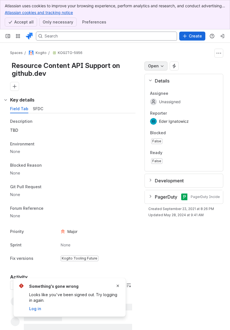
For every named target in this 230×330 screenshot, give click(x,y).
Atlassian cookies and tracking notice (39, 12)
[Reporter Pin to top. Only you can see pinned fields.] (171, 113)
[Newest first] (128, 285)
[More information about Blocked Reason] (47, 166)
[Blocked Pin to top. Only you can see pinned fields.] (178, 133)
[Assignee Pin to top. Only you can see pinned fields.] (173, 93)
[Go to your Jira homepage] (29, 36)
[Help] (212, 36)
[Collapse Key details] (5, 99)
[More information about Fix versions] (39, 258)
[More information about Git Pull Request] (47, 187)
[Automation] (174, 66)
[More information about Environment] (40, 144)
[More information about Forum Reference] (49, 208)
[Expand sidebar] (7, 36)
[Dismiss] (117, 285)
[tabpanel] (73, 190)
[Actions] (218, 53)
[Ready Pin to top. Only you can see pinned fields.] (175, 152)
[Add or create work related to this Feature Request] (14, 86)
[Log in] (222, 36)
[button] (181, 81)
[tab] (19, 108)
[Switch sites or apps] (17, 36)
